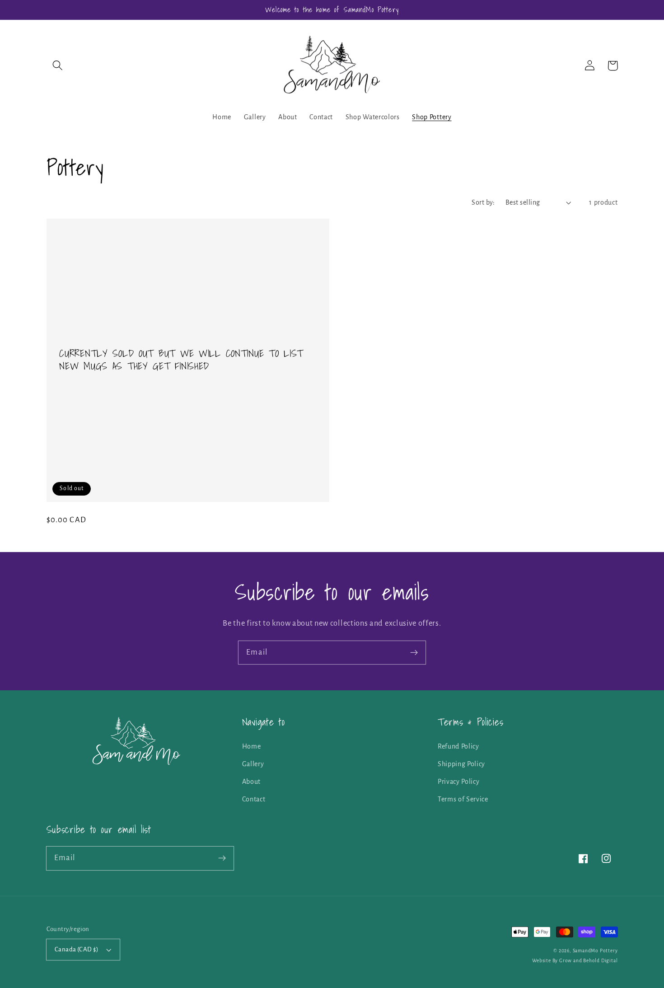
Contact (254, 799)
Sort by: (483, 202)
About (251, 781)
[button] (58, 65)
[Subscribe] (414, 652)
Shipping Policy (461, 764)
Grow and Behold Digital (588, 960)
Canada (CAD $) (76, 949)
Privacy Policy (459, 781)
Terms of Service (463, 799)
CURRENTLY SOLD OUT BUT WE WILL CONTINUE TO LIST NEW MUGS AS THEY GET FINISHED (181, 360)
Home (251, 746)
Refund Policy (458, 746)
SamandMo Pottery (595, 950)
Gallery (253, 764)
